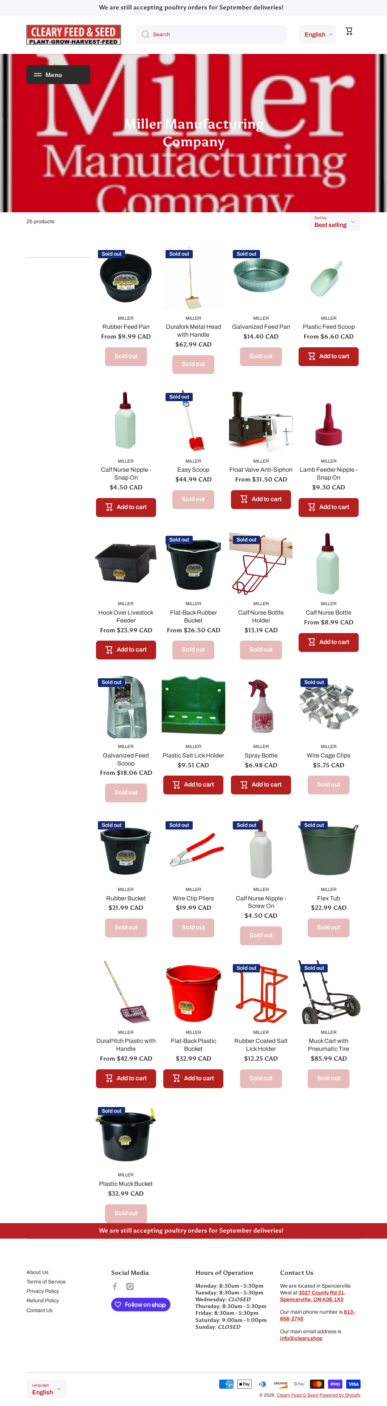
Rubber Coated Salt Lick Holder (261, 1045)
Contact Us (39, 1310)
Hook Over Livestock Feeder (125, 616)
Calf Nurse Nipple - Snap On (126, 473)
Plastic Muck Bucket (126, 1184)
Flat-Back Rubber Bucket (193, 616)
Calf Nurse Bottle (328, 612)
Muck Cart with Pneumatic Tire (328, 1045)
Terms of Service (46, 1282)
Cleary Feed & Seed (297, 1395)
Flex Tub (328, 898)
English (315, 34)
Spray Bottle (261, 755)
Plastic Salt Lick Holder (193, 755)
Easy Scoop (193, 469)
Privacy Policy (42, 1291)
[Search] (142, 34)
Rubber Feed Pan (126, 327)
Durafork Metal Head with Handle (193, 331)
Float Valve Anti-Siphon (261, 469)
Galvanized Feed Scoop (126, 759)
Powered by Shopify (340, 1395)
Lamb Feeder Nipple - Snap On (329, 473)
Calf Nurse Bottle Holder (261, 616)
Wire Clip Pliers (193, 898)
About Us (37, 1272)
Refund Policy (42, 1300)
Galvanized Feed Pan (261, 327)
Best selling (330, 225)
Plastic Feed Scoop (329, 327)
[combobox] (211, 34)
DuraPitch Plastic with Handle (126, 1045)
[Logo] (73, 34)
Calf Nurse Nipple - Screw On (261, 902)
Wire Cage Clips (328, 755)
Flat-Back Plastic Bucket (193, 1045)
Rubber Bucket (126, 898)
